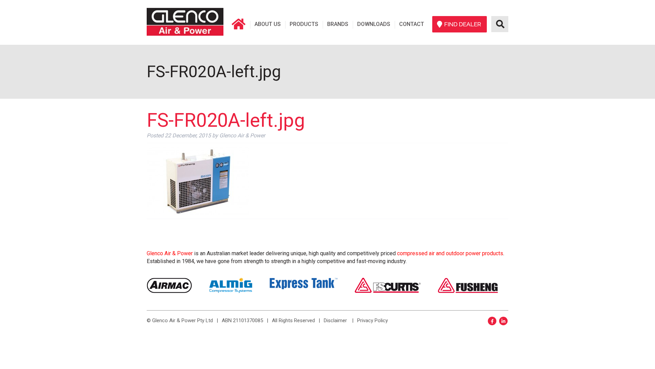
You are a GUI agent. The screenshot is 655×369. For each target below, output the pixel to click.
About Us (267, 24)
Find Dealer (462, 24)
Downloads (373, 24)
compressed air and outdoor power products (450, 253)
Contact (411, 24)
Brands (337, 24)
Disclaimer (335, 320)
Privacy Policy (372, 320)
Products (304, 24)
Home (238, 24)
